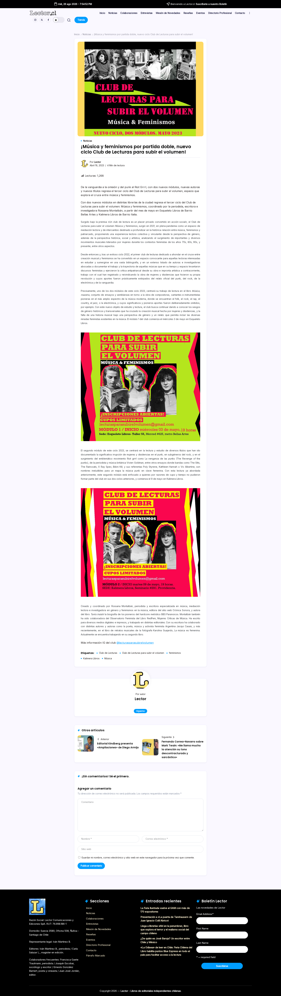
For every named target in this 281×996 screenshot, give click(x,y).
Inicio (77, 34)
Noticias (87, 34)
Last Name (202, 942)
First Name (202, 928)
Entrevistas (92, 923)
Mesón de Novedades (98, 929)
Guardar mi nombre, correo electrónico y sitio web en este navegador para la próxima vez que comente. (137, 857)
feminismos (175, 652)
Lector (97, 162)
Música (108, 658)
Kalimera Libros (91, 658)
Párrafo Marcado (95, 955)
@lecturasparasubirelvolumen (135, 642)
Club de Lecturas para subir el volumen (143, 652)
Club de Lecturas (108, 652)
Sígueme (140, 711)
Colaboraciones (95, 918)
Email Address (205, 914)
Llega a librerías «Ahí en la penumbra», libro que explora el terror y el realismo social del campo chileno (164, 929)
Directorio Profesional (98, 945)
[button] (59, 20)
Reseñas (91, 934)
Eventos (90, 939)
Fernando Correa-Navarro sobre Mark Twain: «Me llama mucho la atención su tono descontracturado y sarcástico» (182, 749)
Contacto (91, 950)
